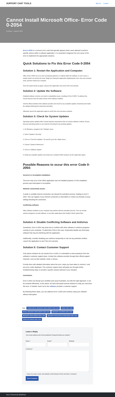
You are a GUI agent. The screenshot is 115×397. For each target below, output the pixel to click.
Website (71, 341)
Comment (29, 349)
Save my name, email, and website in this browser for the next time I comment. (52, 374)
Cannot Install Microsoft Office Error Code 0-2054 (43, 308)
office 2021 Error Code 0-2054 (32, 319)
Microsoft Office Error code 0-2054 (34, 315)
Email (49, 341)
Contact (105, 3)
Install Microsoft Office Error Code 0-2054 (36, 312)
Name (28, 341)
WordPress (22, 394)
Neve (8, 394)
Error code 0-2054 (67, 308)
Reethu (10, 31)
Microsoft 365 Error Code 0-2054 (62, 312)
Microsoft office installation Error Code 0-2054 (62, 315)
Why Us (98, 3)
